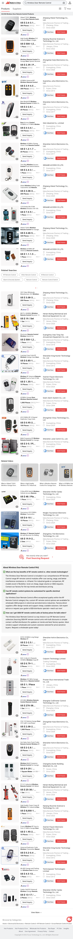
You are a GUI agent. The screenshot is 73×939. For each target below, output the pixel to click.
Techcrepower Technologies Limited (54, 870)
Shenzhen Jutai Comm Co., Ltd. (55, 439)
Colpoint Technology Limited (54, 658)
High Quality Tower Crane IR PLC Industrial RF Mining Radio (30, 806)
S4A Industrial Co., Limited (53, 123)
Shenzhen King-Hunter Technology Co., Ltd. (56, 357)
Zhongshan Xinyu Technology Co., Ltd (56, 419)
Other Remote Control (28, 275)
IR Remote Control (47, 275)
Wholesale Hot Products (38, 928)
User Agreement (30, 931)
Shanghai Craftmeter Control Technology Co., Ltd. (54, 701)
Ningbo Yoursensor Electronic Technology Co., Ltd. (54, 514)
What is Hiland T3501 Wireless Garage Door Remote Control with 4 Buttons (8, 484)
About (21, 931)
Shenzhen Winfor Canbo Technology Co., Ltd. (52, 493)
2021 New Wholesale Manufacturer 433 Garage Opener (30, 293)
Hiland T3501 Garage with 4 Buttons (30, 18)
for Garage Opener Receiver (30, 60)
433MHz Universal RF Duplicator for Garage (29, 81)
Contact (51, 931)
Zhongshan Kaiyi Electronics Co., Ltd (56, 61)
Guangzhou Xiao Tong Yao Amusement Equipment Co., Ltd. (56, 336)
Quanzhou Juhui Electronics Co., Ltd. (55, 82)
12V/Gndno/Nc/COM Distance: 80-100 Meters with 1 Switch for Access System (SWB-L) (29, 207)
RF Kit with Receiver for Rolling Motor (30, 534)
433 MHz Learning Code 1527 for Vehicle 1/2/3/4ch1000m (29, 701)
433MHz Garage (29, 398)
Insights (66, 928)
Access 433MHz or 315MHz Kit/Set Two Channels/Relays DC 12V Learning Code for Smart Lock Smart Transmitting (30, 123)
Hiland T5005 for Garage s (29, 228)
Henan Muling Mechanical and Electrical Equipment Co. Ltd (55, 314)
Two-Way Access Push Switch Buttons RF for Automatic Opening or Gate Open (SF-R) (30, 165)
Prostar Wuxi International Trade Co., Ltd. (56, 680)
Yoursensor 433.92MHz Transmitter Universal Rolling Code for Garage (30, 513)
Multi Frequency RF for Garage (29, 439)
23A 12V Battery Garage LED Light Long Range (30, 722)
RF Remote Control (9, 275)
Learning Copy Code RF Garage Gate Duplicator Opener (29, 356)
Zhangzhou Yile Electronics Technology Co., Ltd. (53, 535)
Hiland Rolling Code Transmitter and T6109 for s (30, 186)
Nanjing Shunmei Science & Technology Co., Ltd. (54, 40)
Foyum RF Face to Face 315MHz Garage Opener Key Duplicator (29, 827)
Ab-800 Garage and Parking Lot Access (29, 869)
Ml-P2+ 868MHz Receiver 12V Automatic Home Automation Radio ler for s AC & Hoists (30, 314)
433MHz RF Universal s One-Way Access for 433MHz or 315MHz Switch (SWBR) (30, 249)
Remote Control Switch (50, 280)
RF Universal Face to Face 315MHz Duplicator (30, 377)
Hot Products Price (21, 928)
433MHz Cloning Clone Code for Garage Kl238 (29, 144)
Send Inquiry (27, 30)
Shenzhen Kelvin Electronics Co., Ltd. (56, 103)
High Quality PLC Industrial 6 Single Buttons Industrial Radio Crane (29, 39)
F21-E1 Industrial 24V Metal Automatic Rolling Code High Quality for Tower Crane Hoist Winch (30, 785)
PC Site (59, 928)
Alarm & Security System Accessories (13, 280)
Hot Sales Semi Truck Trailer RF (30, 743)
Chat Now (50, 32)
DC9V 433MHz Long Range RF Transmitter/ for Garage (30, 638)
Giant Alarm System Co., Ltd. (54, 398)
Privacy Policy (42, 931)
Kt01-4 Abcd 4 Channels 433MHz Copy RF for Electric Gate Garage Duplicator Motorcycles (30, 659)
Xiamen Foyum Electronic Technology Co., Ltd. (53, 378)
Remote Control (31, 280)
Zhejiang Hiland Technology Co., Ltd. (55, 19)
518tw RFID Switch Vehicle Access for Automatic (29, 492)
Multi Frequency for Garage (29, 764)
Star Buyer (51, 928)
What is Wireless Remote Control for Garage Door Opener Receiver (48, 484)
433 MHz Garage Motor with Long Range (29, 680)
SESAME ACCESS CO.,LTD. (53, 165)
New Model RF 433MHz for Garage (30, 102)
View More (35, 912)
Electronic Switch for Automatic (29, 335)
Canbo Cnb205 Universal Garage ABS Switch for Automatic (29, 890)
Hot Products (8, 928)
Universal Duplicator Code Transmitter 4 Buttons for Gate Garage (30, 848)
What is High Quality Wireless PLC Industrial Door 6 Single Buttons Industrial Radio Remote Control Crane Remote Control (28, 484)
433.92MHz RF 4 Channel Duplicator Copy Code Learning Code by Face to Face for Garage (28, 418)
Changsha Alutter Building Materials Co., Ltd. (53, 765)
